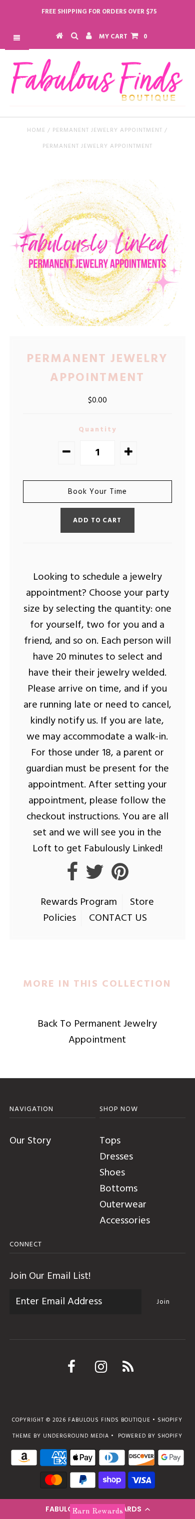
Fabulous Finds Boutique (109, 1420)
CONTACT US (118, 918)
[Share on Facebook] (72, 876)
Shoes (112, 1173)
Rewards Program (78, 902)
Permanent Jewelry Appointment (107, 130)
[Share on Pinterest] (120, 876)
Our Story (30, 1141)
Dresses (116, 1157)
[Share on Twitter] (95, 876)
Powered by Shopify (150, 1436)
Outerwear (123, 1205)
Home (36, 130)
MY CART (123, 36)
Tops (110, 1141)
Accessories (125, 1221)
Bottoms (119, 1189)
